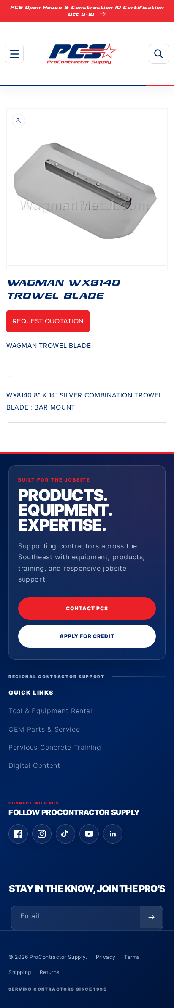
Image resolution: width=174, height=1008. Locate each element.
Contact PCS (87, 608)
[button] (14, 54)
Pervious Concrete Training (54, 747)
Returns (50, 972)
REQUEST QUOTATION (48, 321)
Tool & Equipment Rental (50, 710)
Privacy (106, 957)
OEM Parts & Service (44, 729)
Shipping (19, 972)
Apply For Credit (87, 636)
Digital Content (34, 765)
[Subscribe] (151, 917)
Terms (132, 957)
